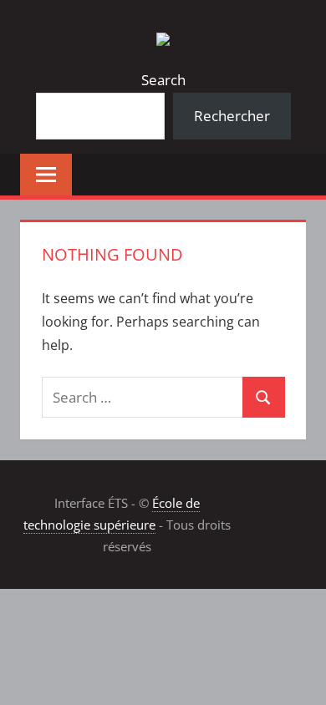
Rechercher (232, 115)
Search (163, 79)
